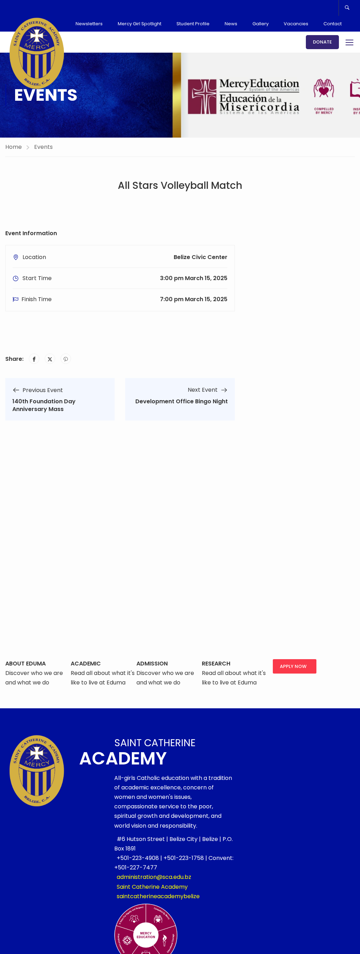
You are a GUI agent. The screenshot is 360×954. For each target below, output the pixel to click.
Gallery (260, 23)
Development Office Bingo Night (181, 401)
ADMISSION (152, 664)
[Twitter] (50, 358)
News (231, 23)
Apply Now (293, 666)
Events (43, 147)
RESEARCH (216, 664)
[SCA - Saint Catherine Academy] (37, 53)
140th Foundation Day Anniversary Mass (44, 405)
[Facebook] (34, 358)
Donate (322, 42)
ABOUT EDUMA (25, 664)
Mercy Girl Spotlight (139, 23)
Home (13, 147)
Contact (332, 23)
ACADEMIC (86, 664)
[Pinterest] (65, 358)
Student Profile (193, 23)
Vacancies (296, 23)
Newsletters (89, 23)
